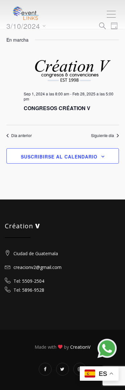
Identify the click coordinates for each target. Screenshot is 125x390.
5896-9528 (33, 290)
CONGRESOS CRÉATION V (57, 108)
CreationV (80, 347)
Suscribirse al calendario (59, 156)
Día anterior (21, 135)
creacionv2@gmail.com (37, 267)
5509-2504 (33, 281)
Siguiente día (102, 135)
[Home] (32, 14)
